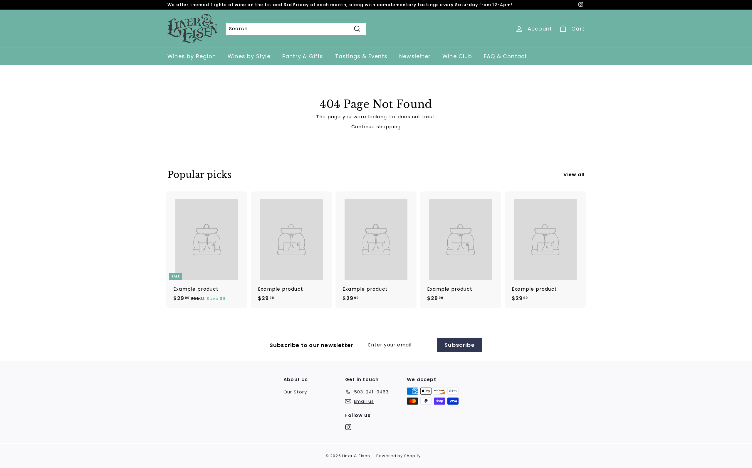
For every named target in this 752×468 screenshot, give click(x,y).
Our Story (295, 392)
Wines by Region (191, 56)
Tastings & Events (361, 56)
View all (574, 174)
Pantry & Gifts (302, 56)
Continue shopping (376, 126)
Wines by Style (249, 56)
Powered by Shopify (398, 456)
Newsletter (415, 56)
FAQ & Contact (505, 56)
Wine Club (457, 56)
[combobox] (296, 29)
